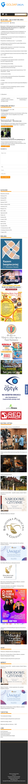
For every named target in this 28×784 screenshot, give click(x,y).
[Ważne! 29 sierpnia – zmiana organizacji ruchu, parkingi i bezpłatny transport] (14, 553)
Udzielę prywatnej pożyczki (14, 778)
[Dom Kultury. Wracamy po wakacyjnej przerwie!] (8, 571)
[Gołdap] (3, 14)
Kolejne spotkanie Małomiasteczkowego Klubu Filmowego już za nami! (14, 453)
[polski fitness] (11, 410)
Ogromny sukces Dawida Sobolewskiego (22, 99)
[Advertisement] (14, 10)
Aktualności (4, 94)
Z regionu (2, 232)
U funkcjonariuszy (9, 126)
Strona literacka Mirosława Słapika (8, 735)
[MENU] (6, 14)
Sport (2, 223)
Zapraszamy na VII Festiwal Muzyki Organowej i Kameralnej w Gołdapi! (13, 628)
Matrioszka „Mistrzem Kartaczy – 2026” (9, 724)
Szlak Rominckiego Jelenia (6, 721)
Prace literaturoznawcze (6, 732)
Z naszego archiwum (5, 230)
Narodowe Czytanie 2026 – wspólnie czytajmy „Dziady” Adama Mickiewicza (13, 493)
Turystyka (3, 225)
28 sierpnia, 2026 (5, 109)
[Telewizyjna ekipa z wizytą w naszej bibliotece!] (14, 439)
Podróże (2, 217)
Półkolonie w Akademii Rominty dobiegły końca (10, 651)
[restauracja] (11, 374)
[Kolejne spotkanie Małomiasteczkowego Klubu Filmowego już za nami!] (14, 463)
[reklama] (11, 321)
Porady (2, 219)
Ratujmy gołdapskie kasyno (6, 474)
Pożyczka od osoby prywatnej (14, 776)
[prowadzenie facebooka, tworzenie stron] (11, 419)
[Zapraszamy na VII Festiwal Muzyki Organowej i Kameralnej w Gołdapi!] (14, 637)
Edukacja (7, 146)
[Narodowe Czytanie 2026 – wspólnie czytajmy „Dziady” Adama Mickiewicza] (14, 503)
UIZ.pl (2, 737)
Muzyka (2, 208)
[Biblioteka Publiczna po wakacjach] (14, 528)
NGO (1, 210)
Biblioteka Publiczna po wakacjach (8, 513)
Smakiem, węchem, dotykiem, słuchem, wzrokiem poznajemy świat (7, 100)
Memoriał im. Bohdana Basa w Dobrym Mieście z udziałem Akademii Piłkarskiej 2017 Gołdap (13, 582)
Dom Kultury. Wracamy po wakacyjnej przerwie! (10, 562)
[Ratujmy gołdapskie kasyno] (14, 483)
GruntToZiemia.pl (4, 731)
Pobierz (2, 215)
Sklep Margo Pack (14, 779)
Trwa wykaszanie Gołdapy (6, 715)
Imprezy (2, 202)
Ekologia (2, 198)
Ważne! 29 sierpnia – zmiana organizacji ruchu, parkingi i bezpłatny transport (12, 544)
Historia (2, 200)
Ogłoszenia (3, 212)
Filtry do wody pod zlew (14, 773)
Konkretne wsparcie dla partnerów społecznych (10, 658)
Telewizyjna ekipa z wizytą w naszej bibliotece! (10, 427)
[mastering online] (11, 291)
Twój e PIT (14, 775)
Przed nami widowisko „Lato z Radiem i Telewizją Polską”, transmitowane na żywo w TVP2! (12, 586)
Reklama (2, 221)
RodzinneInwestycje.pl (5, 734)
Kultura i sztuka (4, 204)
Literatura (3, 206)
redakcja (13, 22)
